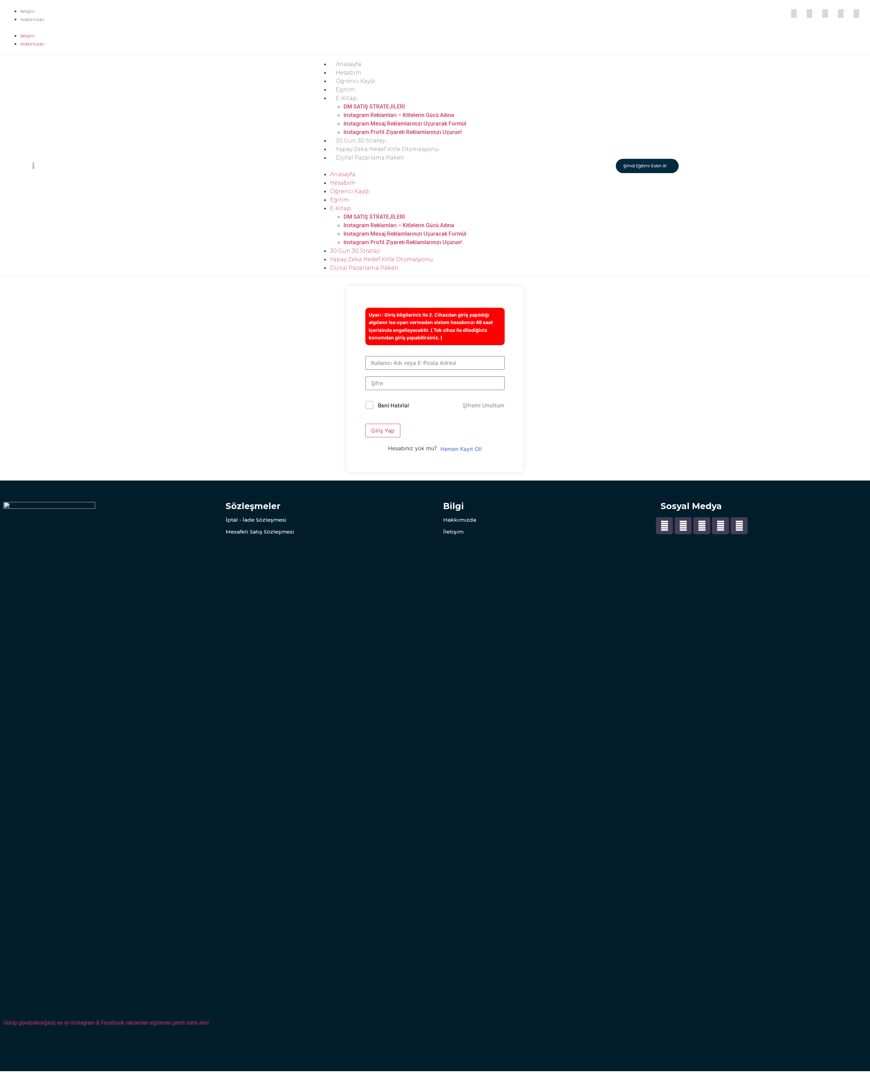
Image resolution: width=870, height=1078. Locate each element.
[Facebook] (794, 13)
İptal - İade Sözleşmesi (256, 520)
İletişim (27, 11)
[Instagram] (841, 13)
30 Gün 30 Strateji (361, 140)
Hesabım (348, 72)
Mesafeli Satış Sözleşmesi (260, 531)
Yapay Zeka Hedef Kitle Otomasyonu (387, 149)
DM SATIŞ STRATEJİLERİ (374, 106)
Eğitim (345, 89)
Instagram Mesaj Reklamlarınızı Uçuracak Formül (405, 123)
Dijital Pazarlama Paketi (370, 157)
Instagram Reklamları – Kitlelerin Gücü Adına (399, 115)
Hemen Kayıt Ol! (461, 448)
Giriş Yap (383, 430)
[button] (25, 27)
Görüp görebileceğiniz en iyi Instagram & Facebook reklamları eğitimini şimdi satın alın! (106, 1023)
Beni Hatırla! (393, 405)
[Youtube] (825, 13)
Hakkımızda (32, 19)
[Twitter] (809, 13)
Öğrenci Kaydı (356, 81)
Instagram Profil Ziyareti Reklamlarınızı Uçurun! (403, 132)
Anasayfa (348, 64)
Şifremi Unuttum (483, 405)
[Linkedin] (856, 13)
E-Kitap (346, 98)
